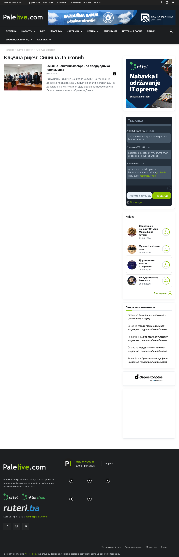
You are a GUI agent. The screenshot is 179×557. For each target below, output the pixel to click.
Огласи (57, 31)
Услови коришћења (111, 547)
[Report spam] (169, 130)
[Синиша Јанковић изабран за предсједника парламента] (23, 77)
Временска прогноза (81, 2)
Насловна (9, 49)
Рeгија (91, 31)
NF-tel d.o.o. (31, 553)
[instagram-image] (71, 480)
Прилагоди (136, 202)
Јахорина (73, 31)
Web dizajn (48, 2)
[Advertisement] (149, 414)
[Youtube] (173, 2)
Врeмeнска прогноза (19, 39)
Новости (27, 31)
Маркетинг (62, 2)
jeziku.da (161, 172)
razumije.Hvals (148, 175)
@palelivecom (85, 461)
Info (42, 31)
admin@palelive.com (37, 516)
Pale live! (42, 39)
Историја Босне (132, 31)
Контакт (98, 2)
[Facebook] (161, 2)
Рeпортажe (110, 31)
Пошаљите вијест (134, 547)
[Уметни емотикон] (169, 188)
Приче (151, 31)
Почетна (11, 31)
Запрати (108, 463)
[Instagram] (167, 2)
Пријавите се (34, 2)
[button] (171, 31)
